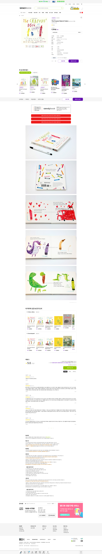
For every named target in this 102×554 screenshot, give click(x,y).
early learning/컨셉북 (60, 49)
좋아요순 (74, 371)
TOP (81, 552)
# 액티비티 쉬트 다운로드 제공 (25, 72)
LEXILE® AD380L (54, 22)
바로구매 (63, 61)
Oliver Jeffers (59, 52)
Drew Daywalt (65, 52)
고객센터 (74, 4)
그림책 (58, 46)
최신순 (65, 371)
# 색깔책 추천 (35, 72)
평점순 (70, 371)
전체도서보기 (37, 333)
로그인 (66, 4)
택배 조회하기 (48, 437)
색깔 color (58, 51)
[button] (81, 9)
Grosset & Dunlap (60, 42)
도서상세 (22, 15)
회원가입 (70, 4)
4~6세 (58, 48)
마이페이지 (77, 4)
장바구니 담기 (73, 61)
